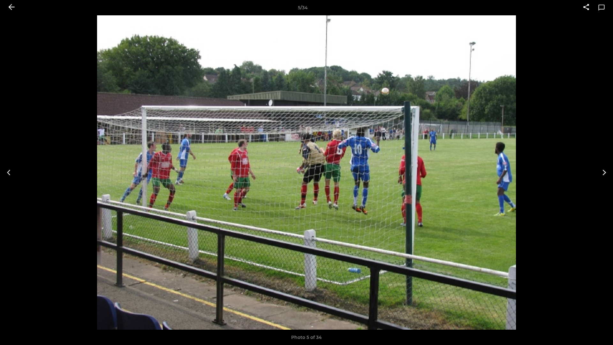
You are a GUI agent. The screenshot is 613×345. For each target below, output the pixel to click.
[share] (586, 7)
